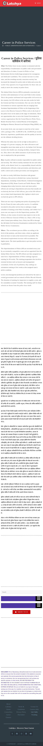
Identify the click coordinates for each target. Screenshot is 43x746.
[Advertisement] (21, 28)
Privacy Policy (21, 712)
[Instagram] (22, 734)
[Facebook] (17, 734)
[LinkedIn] (26, 734)
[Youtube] (31, 734)
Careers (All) (34, 709)
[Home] (3, 45)
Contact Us (34, 706)
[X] (12, 734)
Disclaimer (21, 715)
